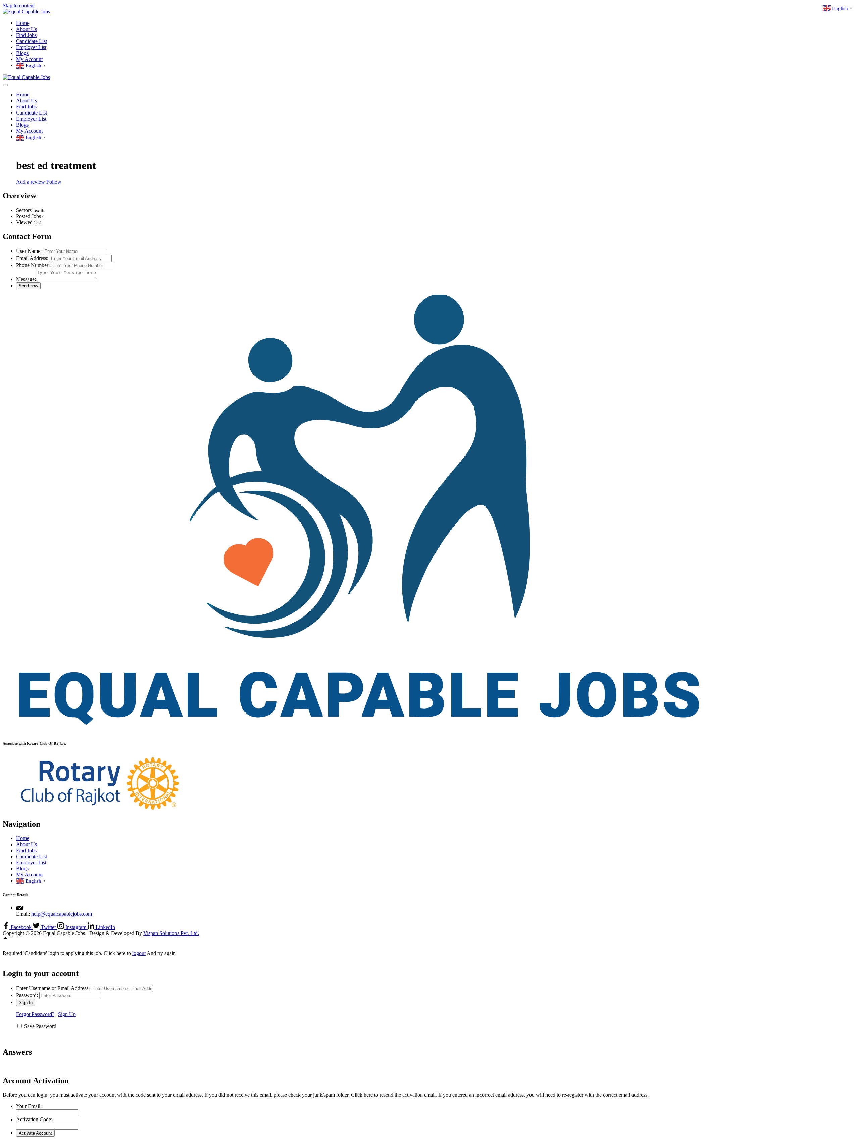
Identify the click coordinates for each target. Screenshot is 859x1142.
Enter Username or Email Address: (53, 988)
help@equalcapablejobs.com (61, 914)
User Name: (29, 251)
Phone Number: (33, 265)
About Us (26, 29)
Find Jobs (26, 35)
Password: (27, 995)
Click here (362, 1095)
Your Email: (29, 1106)
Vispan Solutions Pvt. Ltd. (171, 933)
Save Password (40, 1026)
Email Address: (32, 258)
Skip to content (19, 5)
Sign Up (67, 1014)
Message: (26, 279)
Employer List (31, 47)
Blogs (22, 53)
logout (139, 953)
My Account (29, 59)
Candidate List (31, 41)
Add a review (31, 182)
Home (22, 23)
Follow (53, 182)
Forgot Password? (35, 1014)
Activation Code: (34, 1119)
